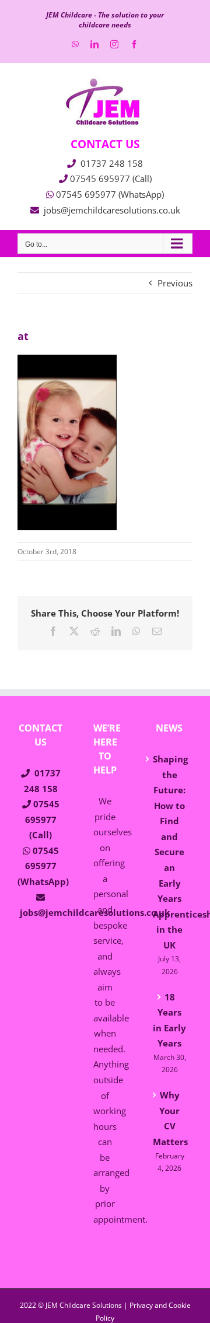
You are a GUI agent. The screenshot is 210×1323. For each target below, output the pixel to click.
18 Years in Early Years (169, 1020)
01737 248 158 (111, 163)
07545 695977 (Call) (111, 178)
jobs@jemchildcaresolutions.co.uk (112, 210)
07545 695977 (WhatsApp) (110, 194)
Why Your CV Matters (170, 1118)
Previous (175, 283)
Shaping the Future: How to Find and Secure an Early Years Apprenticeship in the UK (170, 852)
